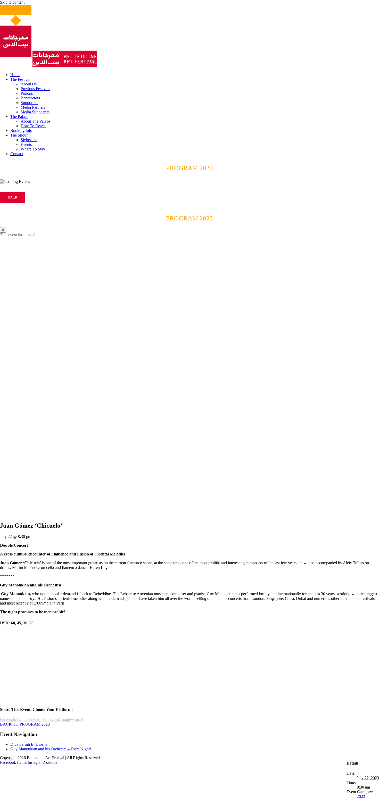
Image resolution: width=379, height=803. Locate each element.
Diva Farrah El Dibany (29, 744)
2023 (361, 796)
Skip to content (12, 2)
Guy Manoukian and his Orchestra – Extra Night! (50, 749)
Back (13, 197)
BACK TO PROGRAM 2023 (25, 724)
